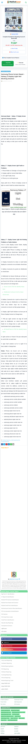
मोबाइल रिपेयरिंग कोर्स (5, 683)
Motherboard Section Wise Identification (11, 608)
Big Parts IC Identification (7, 594)
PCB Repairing (5, 669)
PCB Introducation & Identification (10, 611)
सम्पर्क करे (16, 726)
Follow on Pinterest (8, 646)
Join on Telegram (8, 653)
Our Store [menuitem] (3, 704)
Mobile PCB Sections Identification (10, 600)
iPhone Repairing (5, 677)
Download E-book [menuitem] (18, 699)
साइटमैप (2, 729)
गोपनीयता (2, 731)
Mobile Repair (17, 716)
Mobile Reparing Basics (7, 666)
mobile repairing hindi (15, 440)
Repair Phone (3, 720)
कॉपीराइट (2, 733)
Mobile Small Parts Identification (9, 605)
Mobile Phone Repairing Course (7, 716)
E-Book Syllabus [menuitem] (4, 699)
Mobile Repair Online (5, 718)
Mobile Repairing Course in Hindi (18, 712)
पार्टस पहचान (3, 631)
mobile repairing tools (7, 680)
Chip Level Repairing (6, 660)
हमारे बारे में (3, 726)
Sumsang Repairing (5, 441)
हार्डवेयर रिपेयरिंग (4, 689)
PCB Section (4, 614)
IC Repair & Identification (7, 597)
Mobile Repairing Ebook (12, 720)
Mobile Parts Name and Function (9, 602)
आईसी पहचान (4, 628)
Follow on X (6, 642)
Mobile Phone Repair (15, 710)
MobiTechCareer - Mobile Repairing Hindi (11, 740)
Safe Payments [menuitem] (18, 702)
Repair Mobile (21, 718)
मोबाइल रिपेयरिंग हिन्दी (5, 686)
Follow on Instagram (8, 649)
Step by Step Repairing (7, 623)
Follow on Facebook (7, 639)
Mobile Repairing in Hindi (6, 714)
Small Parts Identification (7, 620)
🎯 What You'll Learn (14, 52)
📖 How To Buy (14, 48)
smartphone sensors (6, 625)
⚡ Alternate (20, 63)
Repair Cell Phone (14, 718)
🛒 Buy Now (7, 63)
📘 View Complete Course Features (10, 57)
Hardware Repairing (6, 440)
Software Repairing (6, 672)
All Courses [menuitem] (17, 704)
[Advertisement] (14, 99)
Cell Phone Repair (15, 714)
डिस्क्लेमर (16, 729)
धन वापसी (16, 731)
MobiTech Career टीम (8, 81)
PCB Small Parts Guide (7, 617)
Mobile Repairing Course (6, 712)
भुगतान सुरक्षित (17, 733)
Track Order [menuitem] (3, 702)
